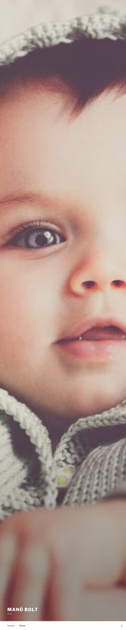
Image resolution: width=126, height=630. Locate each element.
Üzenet (22, 626)
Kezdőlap (11, 626)
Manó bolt (22, 609)
